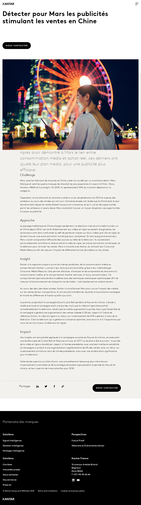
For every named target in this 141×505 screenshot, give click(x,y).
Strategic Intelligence (13, 451)
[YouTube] (73, 480)
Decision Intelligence (13, 446)
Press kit (7, 485)
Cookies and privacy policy (73, 491)
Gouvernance (10, 480)
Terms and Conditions (47, 491)
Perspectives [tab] (79, 434)
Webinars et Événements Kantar (88, 446)
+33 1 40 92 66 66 (81, 474)
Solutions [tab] (8, 434)
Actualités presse (11, 470)
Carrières (7, 465)
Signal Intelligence (12, 441)
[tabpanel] (36, 446)
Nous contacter (10, 475)
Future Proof (78, 441)
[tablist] (70, 458)
